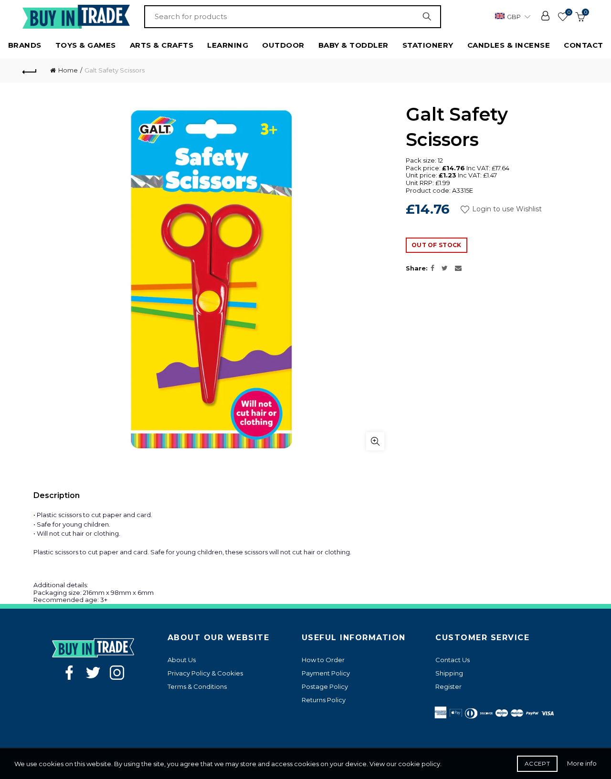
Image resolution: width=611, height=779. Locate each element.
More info (582, 763)
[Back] (30, 70)
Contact (583, 45)
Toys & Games (85, 45)
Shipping (449, 673)
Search (429, 16)
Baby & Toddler (353, 45)
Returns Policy (324, 700)
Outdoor (283, 45)
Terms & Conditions (197, 686)
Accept (537, 763)
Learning (227, 45)
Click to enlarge (375, 441)
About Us (182, 660)
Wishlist (569, 12)
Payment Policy (326, 673)
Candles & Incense (508, 45)
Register (448, 686)
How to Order (323, 660)
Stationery (427, 45)
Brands (25, 45)
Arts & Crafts (162, 45)
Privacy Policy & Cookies (205, 673)
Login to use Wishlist (506, 209)
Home (68, 70)
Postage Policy (325, 686)
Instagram (116, 672)
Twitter (93, 672)
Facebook (69, 672)
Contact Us (452, 660)
